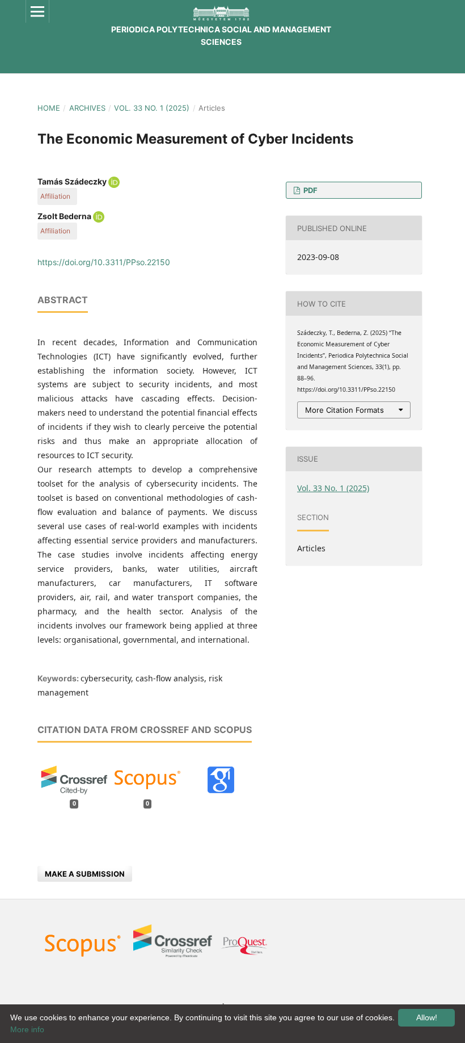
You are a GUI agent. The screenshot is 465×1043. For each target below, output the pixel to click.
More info (27, 1029)
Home (48, 107)
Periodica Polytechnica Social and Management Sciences (221, 35)
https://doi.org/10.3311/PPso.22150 (103, 262)
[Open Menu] (37, 11)
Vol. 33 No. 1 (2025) (151, 107)
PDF (310, 190)
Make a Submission (85, 873)
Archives (87, 107)
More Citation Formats (344, 409)
